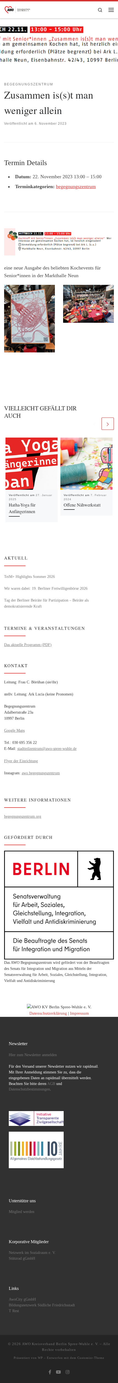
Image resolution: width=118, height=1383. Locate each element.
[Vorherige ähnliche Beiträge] (94, 424)
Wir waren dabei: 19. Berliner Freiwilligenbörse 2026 (46, 588)
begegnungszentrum (76, 186)
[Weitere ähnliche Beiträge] (108, 424)
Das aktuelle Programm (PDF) (28, 644)
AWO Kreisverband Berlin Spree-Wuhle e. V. (60, 1344)
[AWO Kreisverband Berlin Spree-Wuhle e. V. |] (17, 9)
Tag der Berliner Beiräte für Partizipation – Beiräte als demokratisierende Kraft (46, 603)
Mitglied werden (21, 1212)
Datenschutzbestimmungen (29, 1089)
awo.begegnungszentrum (41, 773)
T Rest (14, 1311)
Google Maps (14, 730)
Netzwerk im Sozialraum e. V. (32, 1253)
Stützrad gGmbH (22, 1258)
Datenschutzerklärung (48, 1013)
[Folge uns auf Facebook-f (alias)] (50, 1372)
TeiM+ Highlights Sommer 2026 (29, 576)
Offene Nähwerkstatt (82, 505)
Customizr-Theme (90, 1357)
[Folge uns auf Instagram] (67, 1372)
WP (40, 1357)
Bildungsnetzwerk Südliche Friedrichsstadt (42, 1305)
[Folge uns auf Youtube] (58, 1372)
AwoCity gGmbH (22, 1299)
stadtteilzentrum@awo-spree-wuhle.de (47, 748)
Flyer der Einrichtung (21, 761)
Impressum (79, 1013)
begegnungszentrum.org (22, 816)
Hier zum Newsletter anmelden (33, 1055)
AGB (51, 1084)
